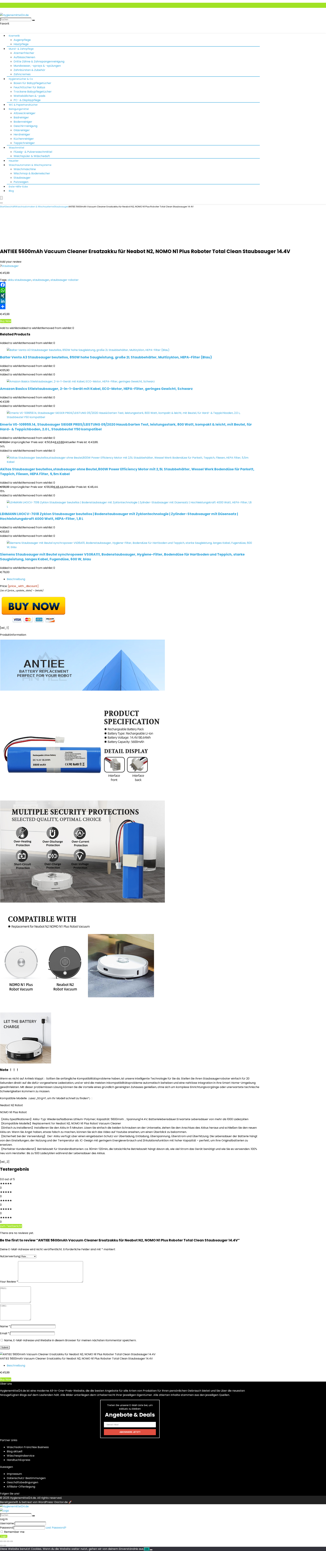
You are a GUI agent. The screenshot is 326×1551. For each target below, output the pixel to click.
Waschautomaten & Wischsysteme (30, 165)
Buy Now (5, 321)
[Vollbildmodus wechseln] (4, 1541)
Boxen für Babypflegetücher (32, 83)
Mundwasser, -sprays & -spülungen (37, 66)
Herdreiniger (22, 134)
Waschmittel (16, 147)
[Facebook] (163, 284)
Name (5, 1326)
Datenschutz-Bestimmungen (26, 1478)
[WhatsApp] (163, 290)
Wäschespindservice (20, 1456)
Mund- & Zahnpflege (21, 49)
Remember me (13, 1532)
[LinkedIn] (163, 301)
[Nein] (151, 1549)
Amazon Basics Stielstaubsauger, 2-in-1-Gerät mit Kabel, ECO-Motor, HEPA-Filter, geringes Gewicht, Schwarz (96, 388)
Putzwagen (21, 182)
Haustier (14, 160)
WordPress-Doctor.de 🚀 (55, 1502)
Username (7, 1523)
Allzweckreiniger (24, 113)
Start (2, 206)
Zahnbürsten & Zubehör (29, 70)
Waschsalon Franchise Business (28, 1447)
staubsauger (41, 280)
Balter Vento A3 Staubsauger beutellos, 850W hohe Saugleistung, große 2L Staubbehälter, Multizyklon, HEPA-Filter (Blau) (106, 357)
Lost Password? (56, 1528)
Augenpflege (22, 40)
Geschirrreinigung (25, 126)
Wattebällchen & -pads (29, 96)
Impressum (14, 1474)
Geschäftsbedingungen (22, 1482)
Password (6, 1528)
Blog (11, 191)
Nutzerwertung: (10, 1256)
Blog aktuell (14, 1451)
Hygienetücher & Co (21, 79)
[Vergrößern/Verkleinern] (1, 1541)
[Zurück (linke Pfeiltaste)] (1, 1545)
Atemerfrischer (24, 53)
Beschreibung (16, 579)
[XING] (163, 295)
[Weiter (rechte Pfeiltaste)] (4, 1545)
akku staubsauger (19, 280)
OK (146, 1549)
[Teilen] (163, 306)
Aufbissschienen (24, 57)
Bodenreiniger (23, 122)
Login (3, 1536)
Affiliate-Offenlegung (21, 1487)
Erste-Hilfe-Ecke (18, 186)
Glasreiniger (22, 130)
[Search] (1, 202)
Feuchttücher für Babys (29, 87)
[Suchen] (33, 20)
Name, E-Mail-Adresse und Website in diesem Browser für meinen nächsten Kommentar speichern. (70, 1340)
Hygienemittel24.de (23, 1498)
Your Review (9, 1282)
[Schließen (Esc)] (11, 1541)
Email (4, 1333)
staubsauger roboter (65, 280)
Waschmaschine (25, 169)
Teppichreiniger (24, 143)
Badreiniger (21, 117)
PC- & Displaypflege (27, 100)
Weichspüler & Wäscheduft (32, 156)
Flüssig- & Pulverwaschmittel (33, 152)
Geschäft (10, 206)
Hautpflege (21, 44)
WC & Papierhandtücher (23, 104)
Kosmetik (14, 35)
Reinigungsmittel (19, 109)
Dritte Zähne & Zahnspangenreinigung (39, 61)
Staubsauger (22, 178)
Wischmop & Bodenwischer (32, 173)
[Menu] (1, 198)
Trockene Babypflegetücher (33, 92)
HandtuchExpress (18, 1460)
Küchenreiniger (24, 139)
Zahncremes (22, 74)
